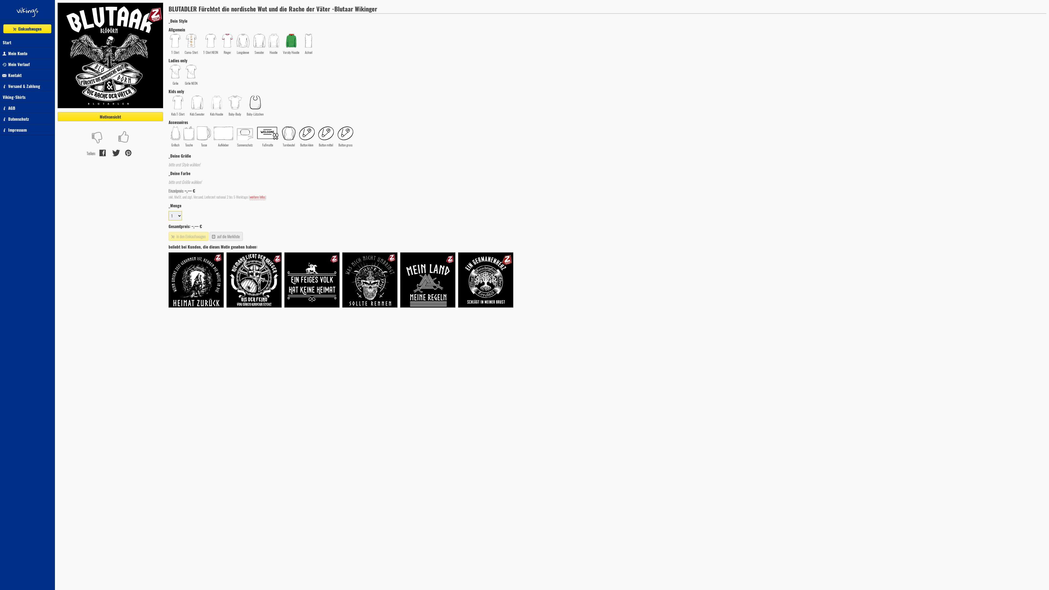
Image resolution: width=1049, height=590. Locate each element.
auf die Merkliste (228, 236)
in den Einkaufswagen (191, 236)
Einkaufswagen (29, 29)
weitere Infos (257, 197)
